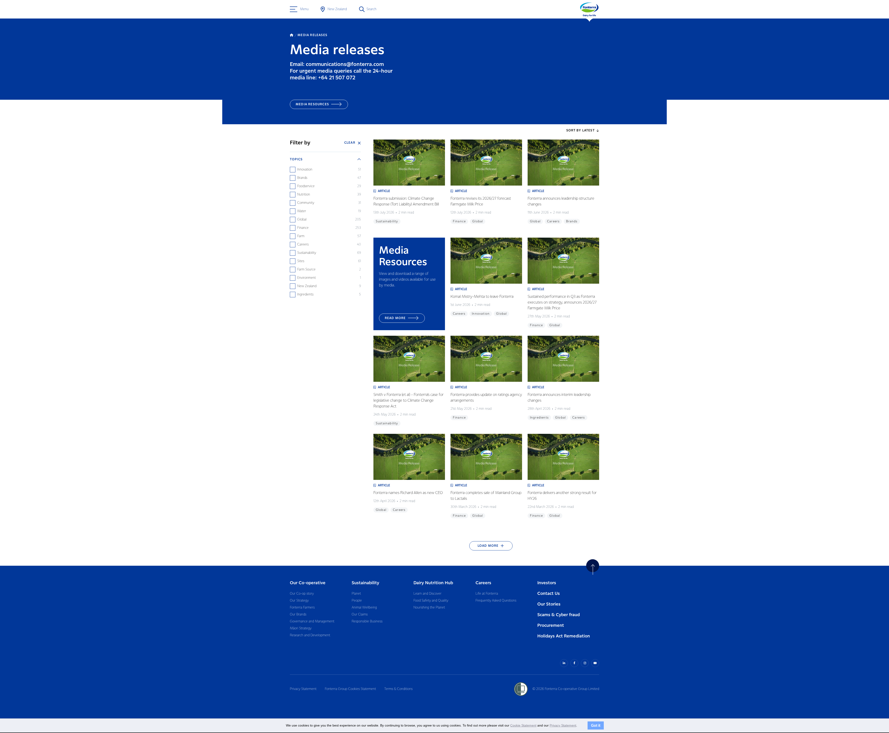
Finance (303, 228)
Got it (595, 725)
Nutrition (303, 194)
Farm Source (306, 269)
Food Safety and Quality (430, 600)
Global (302, 219)
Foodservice (306, 186)
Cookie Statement (523, 725)
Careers (303, 244)
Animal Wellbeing (364, 607)
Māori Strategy (300, 628)
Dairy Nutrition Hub (433, 583)
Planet (356, 593)
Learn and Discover (427, 593)
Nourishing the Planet (429, 607)
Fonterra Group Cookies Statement (350, 689)
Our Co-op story (302, 593)
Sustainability (306, 253)
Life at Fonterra (487, 593)
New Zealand (306, 286)
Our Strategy (299, 600)
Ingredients (305, 294)
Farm (300, 236)
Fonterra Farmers (302, 607)
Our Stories (548, 604)
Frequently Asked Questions (496, 600)
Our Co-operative (308, 583)
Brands (302, 178)
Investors (546, 583)
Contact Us (548, 593)
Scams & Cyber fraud (558, 615)
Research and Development (310, 635)
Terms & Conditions (398, 689)
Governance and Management (312, 621)
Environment (306, 278)
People (357, 600)
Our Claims (360, 614)
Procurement (550, 625)
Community (305, 203)
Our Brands (298, 614)
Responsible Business (367, 621)
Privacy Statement (303, 689)
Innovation (304, 169)
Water (301, 211)
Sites (300, 261)
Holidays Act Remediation (563, 636)
